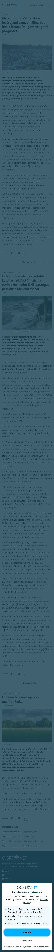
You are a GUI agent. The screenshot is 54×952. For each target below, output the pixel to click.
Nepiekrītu (27, 940)
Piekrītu (27, 932)
